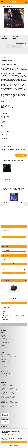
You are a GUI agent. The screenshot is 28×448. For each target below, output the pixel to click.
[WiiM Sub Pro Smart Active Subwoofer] (14, 288)
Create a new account (6, 240)
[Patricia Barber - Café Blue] (14, 17)
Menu (2, 2)
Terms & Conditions (6, 333)
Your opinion (21, 155)
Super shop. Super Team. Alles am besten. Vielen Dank (13, 315)
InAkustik (3, 401)
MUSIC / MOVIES (4, 371)
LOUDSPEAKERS (4, 359)
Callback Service (5, 336)
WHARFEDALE (12, 404)
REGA (11, 385)
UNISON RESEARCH (14, 400)
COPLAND (3, 395)
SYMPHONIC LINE (13, 397)
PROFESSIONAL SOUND (5, 373)
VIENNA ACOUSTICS (14, 402)
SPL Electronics (13, 392)
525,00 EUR (14, 298)
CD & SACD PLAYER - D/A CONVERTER (8, 356)
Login (14, 237)
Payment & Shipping (6, 339)
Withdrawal (4, 341)
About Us (4, 332)
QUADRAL (12, 384)
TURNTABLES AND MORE (6, 354)
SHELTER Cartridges (14, 389)
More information (14, 445)
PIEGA (2, 405)
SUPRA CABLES (13, 396)
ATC (1, 387)
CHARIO (2, 393)
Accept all (14, 442)
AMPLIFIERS (3, 358)
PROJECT (2, 406)
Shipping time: (4, 38)
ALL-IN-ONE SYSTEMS (5, 361)
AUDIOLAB (3, 389)
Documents (4, 344)
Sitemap (4, 345)
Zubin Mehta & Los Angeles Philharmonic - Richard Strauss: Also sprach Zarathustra (13, 203)
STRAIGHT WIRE (13, 393)
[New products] (25, 280)
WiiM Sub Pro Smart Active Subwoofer (14, 296)
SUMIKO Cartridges (14, 395)
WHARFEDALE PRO (13, 405)
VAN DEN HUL (13, 401)
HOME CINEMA (4, 366)
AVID (2, 391)
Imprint (3, 338)
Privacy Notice (5, 439)
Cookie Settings (5, 347)
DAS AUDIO (3, 396)
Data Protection (5, 342)
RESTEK (11, 387)
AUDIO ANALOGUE (4, 388)
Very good (4, 311)
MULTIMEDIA (3, 364)
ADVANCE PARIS (4, 384)
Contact (3, 335)
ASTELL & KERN (4, 385)
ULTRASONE (12, 398)
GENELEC (2, 398)
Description (4, 58)
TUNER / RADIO (4, 363)
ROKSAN (11, 388)
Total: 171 (4, 317)
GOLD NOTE (3, 400)
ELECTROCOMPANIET (5, 397)
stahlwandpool (5, 319)
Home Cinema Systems (6, 376)
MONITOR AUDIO (4, 402)
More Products (5, 259)
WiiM (11, 406)
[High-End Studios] (14, 2)
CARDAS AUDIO (4, 392)
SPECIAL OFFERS (4, 368)
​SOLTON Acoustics (14, 391)
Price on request (21, 44)
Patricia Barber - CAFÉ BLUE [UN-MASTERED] (7, 174)
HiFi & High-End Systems (6, 375)
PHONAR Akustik (4, 404)
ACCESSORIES (3, 370)
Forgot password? (5, 241)
